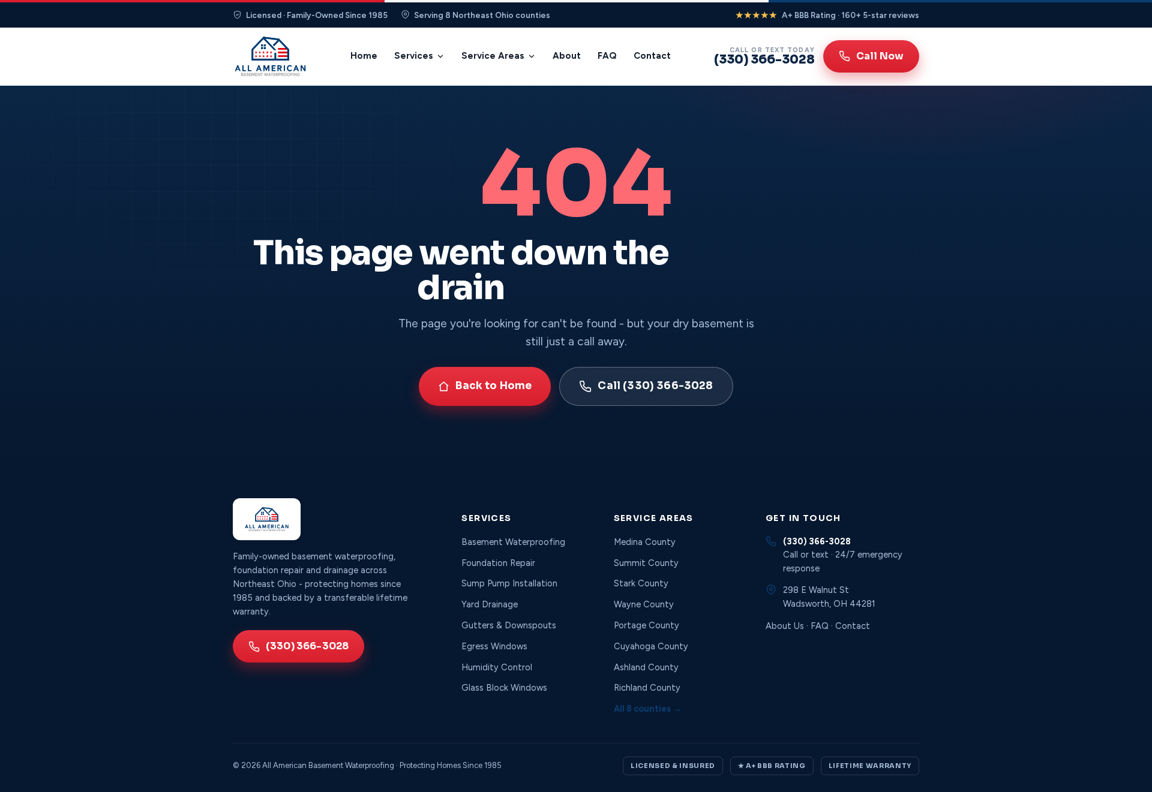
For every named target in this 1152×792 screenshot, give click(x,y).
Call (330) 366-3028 (655, 386)
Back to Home (493, 386)
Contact (652, 55)
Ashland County (646, 667)
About (567, 55)
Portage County (646, 625)
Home (363, 55)
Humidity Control (496, 667)
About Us (785, 626)
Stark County (641, 583)
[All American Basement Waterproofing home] (270, 56)
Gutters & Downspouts (508, 625)
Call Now (880, 56)
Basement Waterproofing (513, 542)
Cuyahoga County (651, 646)
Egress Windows (494, 646)
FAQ (607, 55)
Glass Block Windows (504, 687)
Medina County (645, 542)
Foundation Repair (498, 563)
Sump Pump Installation (509, 583)
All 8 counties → (648, 708)
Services (413, 55)
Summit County (646, 563)
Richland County (647, 687)
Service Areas (492, 55)
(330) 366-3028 (307, 646)
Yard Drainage (489, 604)
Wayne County (644, 604)
